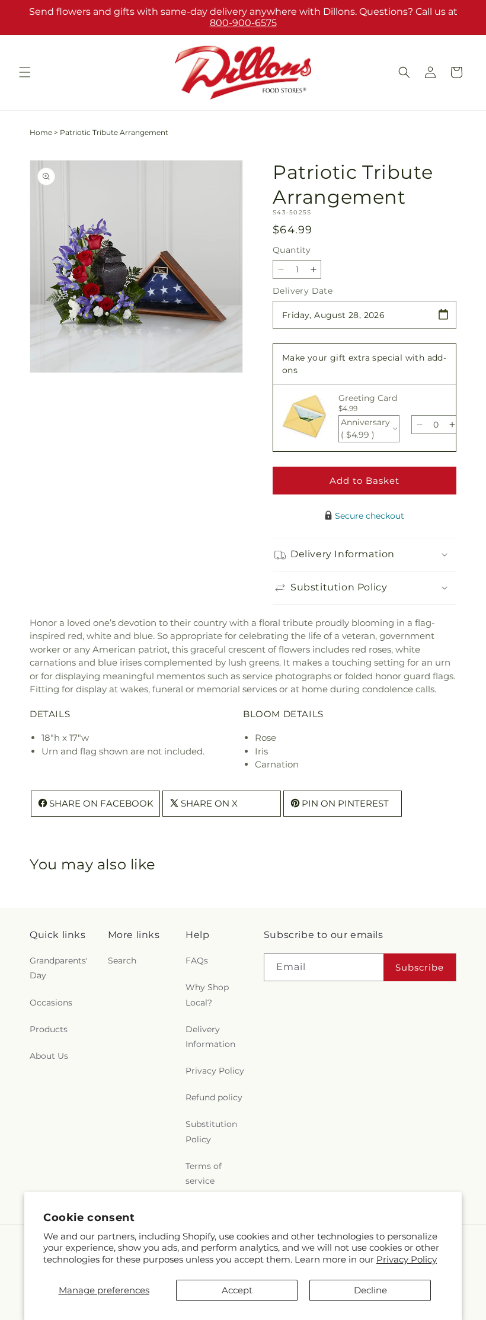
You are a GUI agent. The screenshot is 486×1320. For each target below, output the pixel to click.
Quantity (292, 250)
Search (122, 960)
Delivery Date (302, 290)
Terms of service (204, 1173)
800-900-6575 (243, 22)
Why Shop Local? (207, 994)
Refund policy (214, 1097)
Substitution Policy (211, 1131)
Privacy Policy (406, 1259)
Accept (237, 1290)
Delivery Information (210, 1036)
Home (41, 132)
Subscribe (419, 967)
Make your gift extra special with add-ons (364, 363)
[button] (25, 72)
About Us (49, 1056)
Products (49, 1029)
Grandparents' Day (59, 968)
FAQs (197, 960)
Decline (370, 1290)
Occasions (51, 1002)
